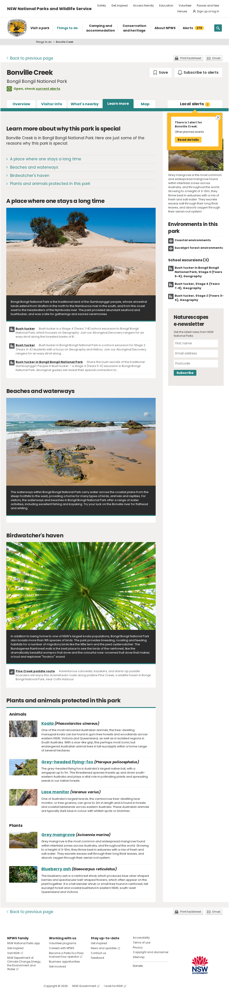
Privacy (138, 947)
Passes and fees (208, 5)
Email (216, 58)
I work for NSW (113, 986)
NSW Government (84, 986)
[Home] (17, 28)
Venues (182, 11)
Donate (138, 966)
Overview (21, 104)
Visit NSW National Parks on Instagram (21, 986)
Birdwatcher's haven (29, 175)
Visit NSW (13, 953)
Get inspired (119, 5)
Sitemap (138, 957)
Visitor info (51, 104)
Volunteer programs (62, 943)
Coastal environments (193, 240)
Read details (188, 139)
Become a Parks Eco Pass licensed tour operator (66, 955)
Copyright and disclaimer (150, 952)
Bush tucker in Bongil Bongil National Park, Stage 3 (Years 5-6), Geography (198, 272)
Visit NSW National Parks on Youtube (30, 986)
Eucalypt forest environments (199, 248)
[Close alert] (218, 117)
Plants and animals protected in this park (50, 183)
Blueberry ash (56, 869)
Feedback (97, 958)
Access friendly (143, 5)
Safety (101, 5)
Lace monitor (55, 792)
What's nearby (85, 104)
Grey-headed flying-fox (67, 762)
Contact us (98, 953)
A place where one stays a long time (45, 159)
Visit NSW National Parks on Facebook (11, 986)
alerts (194, 104)
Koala (47, 723)
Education (166, 5)
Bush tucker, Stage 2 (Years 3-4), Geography (199, 298)
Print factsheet (190, 58)
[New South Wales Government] (200, 965)
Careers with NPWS (61, 948)
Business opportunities (64, 961)
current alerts (48, 88)
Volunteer (185, 5)
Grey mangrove (58, 834)
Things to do (43, 42)
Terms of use (141, 942)
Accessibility (141, 937)
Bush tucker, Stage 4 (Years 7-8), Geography (197, 286)
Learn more (118, 103)
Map (145, 104)
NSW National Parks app (23, 943)
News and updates (104, 948)
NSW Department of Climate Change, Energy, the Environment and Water (24, 963)
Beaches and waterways (34, 167)
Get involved (57, 966)
